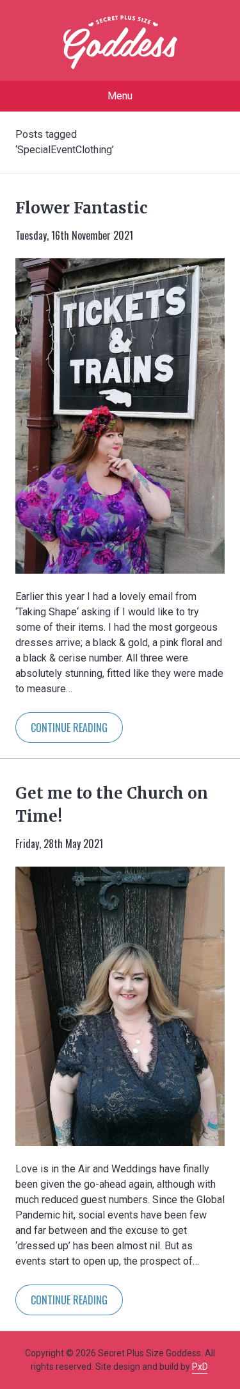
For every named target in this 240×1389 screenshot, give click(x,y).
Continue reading (69, 727)
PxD (199, 1366)
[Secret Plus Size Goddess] (120, 42)
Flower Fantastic (81, 208)
